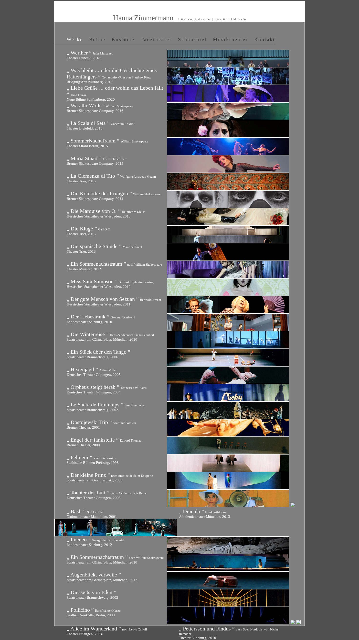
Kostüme (123, 39)
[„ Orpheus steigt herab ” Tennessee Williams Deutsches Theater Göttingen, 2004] (228, 399)
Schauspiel (192, 39)
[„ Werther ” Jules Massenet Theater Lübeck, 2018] (228, 65)
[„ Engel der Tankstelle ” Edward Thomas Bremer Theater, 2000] (228, 452)
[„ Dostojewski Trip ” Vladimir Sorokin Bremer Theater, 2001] (228, 435)
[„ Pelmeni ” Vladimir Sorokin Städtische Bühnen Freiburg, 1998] (228, 470)
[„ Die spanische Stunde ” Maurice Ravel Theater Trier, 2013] (228, 259)
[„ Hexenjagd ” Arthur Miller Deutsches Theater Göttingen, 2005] (228, 382)
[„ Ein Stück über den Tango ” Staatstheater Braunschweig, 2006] (228, 364)
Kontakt (264, 39)
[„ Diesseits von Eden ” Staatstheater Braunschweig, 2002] (228, 605)
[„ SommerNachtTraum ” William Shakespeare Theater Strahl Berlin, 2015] (228, 153)
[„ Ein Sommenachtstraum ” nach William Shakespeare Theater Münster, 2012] (228, 276)
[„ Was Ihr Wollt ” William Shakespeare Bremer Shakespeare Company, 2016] (228, 118)
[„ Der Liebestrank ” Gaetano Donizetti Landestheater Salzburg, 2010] (228, 329)
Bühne (97, 39)
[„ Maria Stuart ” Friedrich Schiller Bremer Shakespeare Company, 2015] (228, 171)
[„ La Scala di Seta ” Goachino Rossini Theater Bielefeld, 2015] (228, 136)
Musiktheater (230, 39)
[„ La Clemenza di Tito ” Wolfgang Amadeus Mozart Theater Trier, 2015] (228, 188)
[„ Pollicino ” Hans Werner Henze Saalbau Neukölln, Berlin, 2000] (229, 622)
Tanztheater (156, 39)
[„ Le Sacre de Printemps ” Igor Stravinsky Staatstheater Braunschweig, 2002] (228, 417)
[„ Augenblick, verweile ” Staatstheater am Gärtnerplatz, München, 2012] (228, 587)
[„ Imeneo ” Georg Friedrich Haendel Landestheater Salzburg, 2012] (228, 552)
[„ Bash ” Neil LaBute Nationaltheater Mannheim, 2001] (293, 505)
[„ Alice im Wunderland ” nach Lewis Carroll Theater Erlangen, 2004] (293, 622)
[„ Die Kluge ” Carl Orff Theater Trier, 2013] (228, 241)
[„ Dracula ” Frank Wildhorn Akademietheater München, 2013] (115, 534)
